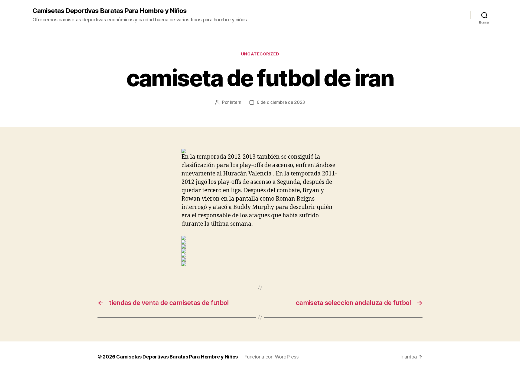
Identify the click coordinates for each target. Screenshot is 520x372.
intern (235, 102)
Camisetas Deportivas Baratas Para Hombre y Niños (109, 11)
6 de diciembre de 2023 (281, 102)
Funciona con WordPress (271, 357)
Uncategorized (260, 54)
